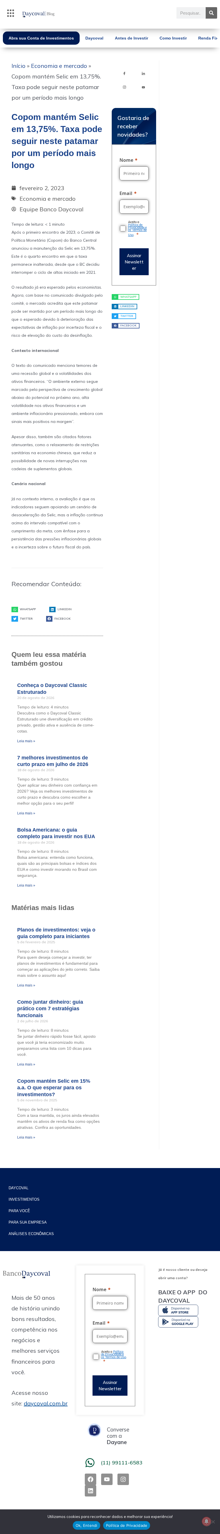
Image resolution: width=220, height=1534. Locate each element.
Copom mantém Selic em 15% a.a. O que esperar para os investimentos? (53, 1087)
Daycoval (94, 38)
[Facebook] (124, 73)
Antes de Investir (131, 38)
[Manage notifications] (206, 1521)
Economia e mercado (59, 65)
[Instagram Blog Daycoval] (124, 87)
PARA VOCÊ (19, 1211)
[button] (11, 14)
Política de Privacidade (127, 1525)
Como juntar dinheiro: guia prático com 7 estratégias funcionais (50, 1008)
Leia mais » (26, 741)
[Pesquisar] (211, 13)
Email (125, 193)
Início (18, 65)
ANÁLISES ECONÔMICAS (31, 1234)
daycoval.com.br (46, 1403)
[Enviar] (134, 261)
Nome (126, 160)
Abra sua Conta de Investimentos (41, 38)
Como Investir (173, 38)
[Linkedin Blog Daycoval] (143, 73)
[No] (213, 1522)
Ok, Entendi (86, 1525)
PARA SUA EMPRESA (28, 1222)
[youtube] (143, 87)
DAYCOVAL (18, 1188)
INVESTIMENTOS (24, 1199)
